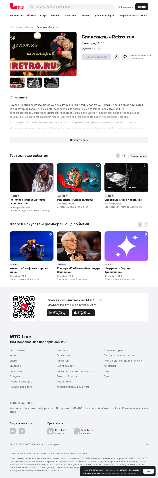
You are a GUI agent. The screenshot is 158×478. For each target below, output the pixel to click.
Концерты (110, 365)
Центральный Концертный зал (72, 206)
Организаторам (113, 350)
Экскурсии (63, 355)
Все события (16, 15)
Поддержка (64, 381)
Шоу (106, 371)
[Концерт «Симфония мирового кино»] (32, 246)
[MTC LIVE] (17, 6)
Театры (29, 27)
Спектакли (71, 15)
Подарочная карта (128, 15)
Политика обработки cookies (102, 408)
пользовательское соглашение (120, 472)
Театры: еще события (29, 155)
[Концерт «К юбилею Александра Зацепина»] (79, 246)
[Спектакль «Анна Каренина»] (126, 177)
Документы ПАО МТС (69, 408)
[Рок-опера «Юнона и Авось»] (79, 177)
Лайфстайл (63, 360)
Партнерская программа (119, 355)
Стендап (85, 15)
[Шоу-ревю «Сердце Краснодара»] (126, 246)
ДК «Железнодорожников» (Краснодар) (30, 210)
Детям (107, 376)
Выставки (63, 350)
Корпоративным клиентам (73, 386)
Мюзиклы (56, 15)
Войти (142, 6)
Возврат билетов (67, 376)
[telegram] (22, 431)
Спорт (43, 15)
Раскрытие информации (39, 408)
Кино (33, 15)
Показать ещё (79, 140)
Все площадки (65, 365)
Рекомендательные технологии (123, 360)
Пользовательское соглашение (75, 371)
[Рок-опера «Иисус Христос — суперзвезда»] (32, 177)
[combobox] (74, 7)
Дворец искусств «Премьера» (24, 278)
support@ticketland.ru (25, 470)
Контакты (15, 408)
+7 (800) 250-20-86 (22, 402)
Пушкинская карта (104, 15)
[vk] (13, 431)
